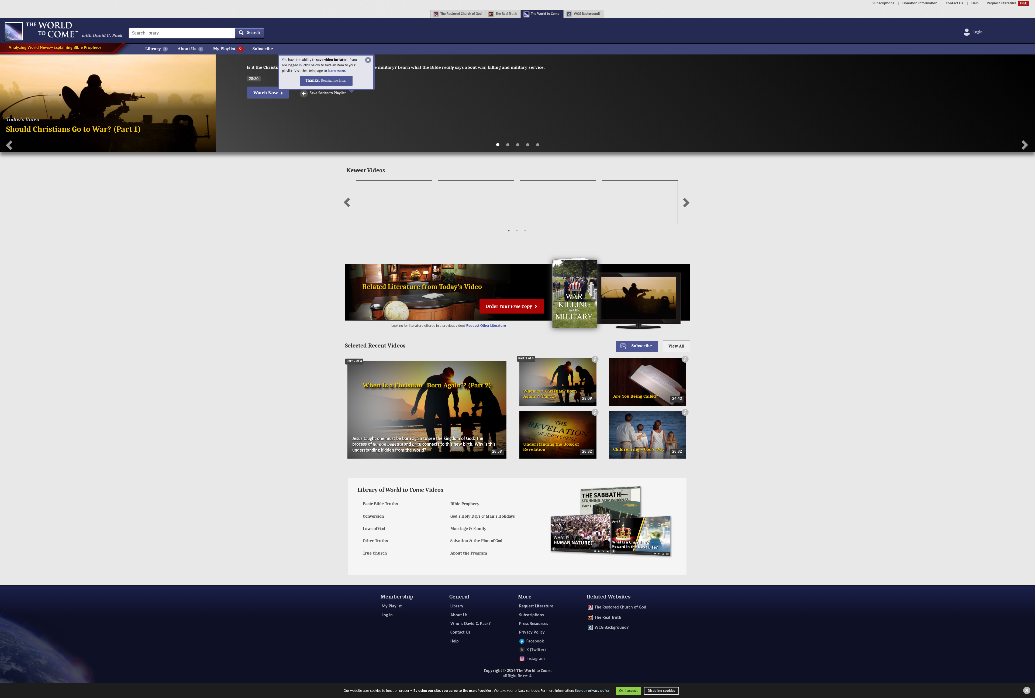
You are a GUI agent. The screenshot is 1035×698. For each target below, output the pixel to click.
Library (456, 606)
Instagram (535, 659)
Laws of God (374, 528)
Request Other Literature (486, 326)
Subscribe (263, 48)
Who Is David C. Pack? (470, 624)
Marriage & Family (468, 528)
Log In (387, 615)
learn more (357, 71)
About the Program (468, 553)
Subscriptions (883, 3)
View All (676, 346)
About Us (458, 615)
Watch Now (266, 93)
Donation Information (919, 3)
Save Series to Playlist (328, 93)
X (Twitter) (536, 650)
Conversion (373, 516)
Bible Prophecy (464, 503)
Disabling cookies (661, 690)
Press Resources (533, 624)
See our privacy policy (592, 691)
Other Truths (375, 540)
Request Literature (1007, 3)
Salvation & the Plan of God (476, 540)
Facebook (535, 641)
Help (975, 3)
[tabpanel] (394, 203)
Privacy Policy (532, 632)
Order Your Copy (509, 306)
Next (685, 200)
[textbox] (196, 33)
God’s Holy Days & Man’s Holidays (482, 516)
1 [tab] (509, 230)
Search (253, 32)
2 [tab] (517, 230)
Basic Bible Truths (380, 503)
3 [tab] (525, 230)
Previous (349, 200)
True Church (375, 553)
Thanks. (346, 80)
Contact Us (954, 3)
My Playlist (392, 606)
